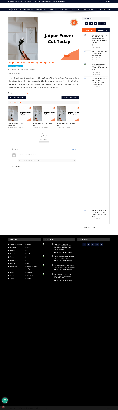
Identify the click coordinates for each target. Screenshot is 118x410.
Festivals (84, 9)
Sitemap (108, 408)
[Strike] (26, 160)
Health (28, 254)
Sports (12, 275)
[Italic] (22, 160)
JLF (27, 260)
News (13, 9)
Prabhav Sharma (96, 47)
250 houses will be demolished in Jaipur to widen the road (71, 97)
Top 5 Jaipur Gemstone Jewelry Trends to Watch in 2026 (99, 53)
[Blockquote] (34, 160)
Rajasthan (13, 272)
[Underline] (24, 160)
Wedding (91, 9)
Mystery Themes (43, 408)
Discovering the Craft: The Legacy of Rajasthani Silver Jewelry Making (99, 81)
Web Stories (62, 1)
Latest (89, 30)
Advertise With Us (46, 1)
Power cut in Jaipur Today (21, 93)
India (28, 257)
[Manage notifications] (3, 406)
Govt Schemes (14, 254)
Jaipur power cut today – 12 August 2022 (17, 124)
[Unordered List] (31, 160)
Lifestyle (12, 263)
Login (74, 149)
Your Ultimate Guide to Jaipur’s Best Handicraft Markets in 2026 (99, 67)
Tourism (12, 278)
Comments (102, 30)
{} (41, 160)
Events (66, 9)
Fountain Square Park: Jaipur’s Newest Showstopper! (18, 97)
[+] (43, 160)
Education (29, 244)
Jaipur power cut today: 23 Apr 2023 (66, 124)
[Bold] (19, 160)
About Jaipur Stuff (28, 1)
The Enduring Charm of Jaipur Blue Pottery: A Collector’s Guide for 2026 (99, 213)
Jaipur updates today (41, 9)
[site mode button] (105, 9)
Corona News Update (16, 244)
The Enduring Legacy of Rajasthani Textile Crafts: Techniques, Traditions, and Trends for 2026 (99, 38)
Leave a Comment (30, 69)
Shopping (72, 9)
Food (78, 9)
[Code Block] (36, 160)
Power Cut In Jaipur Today (26, 9)
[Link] (39, 160)
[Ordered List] (29, 160)
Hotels (61, 9)
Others (97, 9)
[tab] (89, 30)
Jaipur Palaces (14, 260)
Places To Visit (53, 9)
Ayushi (21, 69)
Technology (30, 275)
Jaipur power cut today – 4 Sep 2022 (42, 124)
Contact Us (37, 1)
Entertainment (14, 247)
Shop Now (55, 1)
